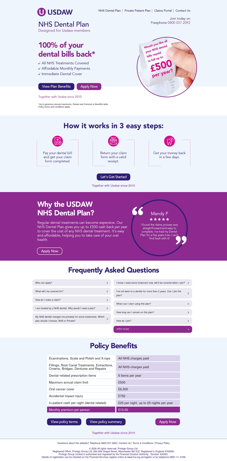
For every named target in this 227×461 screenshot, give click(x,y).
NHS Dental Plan (109, 10)
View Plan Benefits (56, 86)
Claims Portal (163, 10)
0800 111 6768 (177, 457)
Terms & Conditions (143, 443)
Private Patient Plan (137, 10)
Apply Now (89, 86)
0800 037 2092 (179, 23)
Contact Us (183, 10)
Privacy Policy (162, 443)
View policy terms (64, 422)
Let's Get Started (113, 177)
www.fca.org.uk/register (139, 457)
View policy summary (106, 422)
